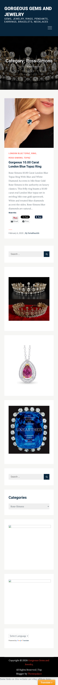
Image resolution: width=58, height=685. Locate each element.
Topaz (27, 158)
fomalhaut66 (33, 233)
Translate (25, 640)
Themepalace (35, 673)
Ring (33, 153)
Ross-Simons (16, 158)
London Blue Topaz (19, 153)
